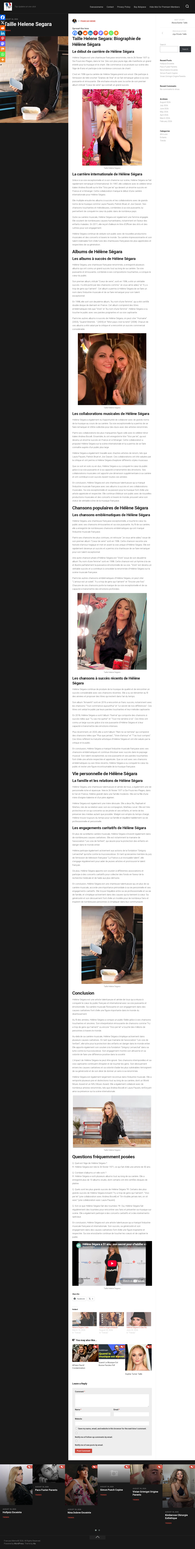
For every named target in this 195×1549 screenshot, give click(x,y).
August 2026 (165, 102)
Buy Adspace (140, 7)
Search (163, 45)
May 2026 (164, 112)
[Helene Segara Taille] (84, 1319)
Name (78, 1410)
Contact (110, 7)
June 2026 (164, 109)
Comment (80, 1392)
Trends (7, 30)
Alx (34, 1544)
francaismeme (96, 7)
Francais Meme (88, 21)
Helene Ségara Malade (108, 1327)
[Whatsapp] (111, 33)
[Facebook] (75, 33)
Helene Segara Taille (80, 1327)
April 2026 (164, 115)
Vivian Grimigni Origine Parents (173, 76)
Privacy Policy (123, 7)
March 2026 (165, 118)
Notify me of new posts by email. (89, 1445)
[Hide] (1, 65)
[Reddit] (85, 33)
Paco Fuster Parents (168, 67)
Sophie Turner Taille (133, 1374)
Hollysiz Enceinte (167, 64)
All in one (163, 134)
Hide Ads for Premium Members (165, 7)
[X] (80, 33)
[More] (116, 33)
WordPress (19, 1544)
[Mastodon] (100, 33)
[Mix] (106, 33)
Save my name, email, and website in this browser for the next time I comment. (112, 1429)
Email (117, 1410)
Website (78, 1419)
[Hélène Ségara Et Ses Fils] (139, 1319)
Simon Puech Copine (168, 73)
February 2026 (166, 121)
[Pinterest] (95, 33)
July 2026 (164, 105)
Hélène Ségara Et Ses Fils (137, 1327)
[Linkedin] (90, 33)
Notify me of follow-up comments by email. (94, 1437)
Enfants (163, 137)
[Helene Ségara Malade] (111, 1319)
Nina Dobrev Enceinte (169, 70)
